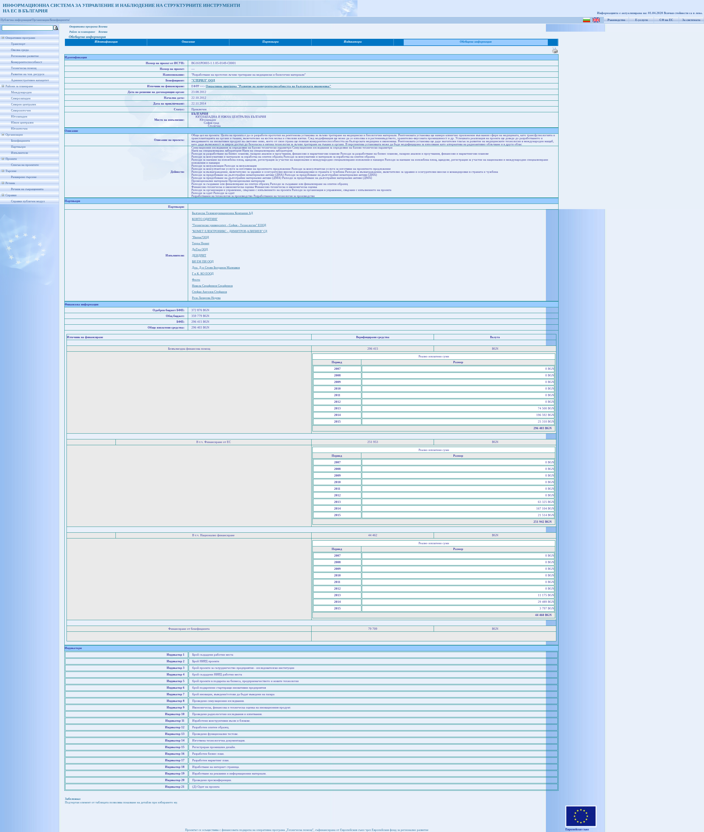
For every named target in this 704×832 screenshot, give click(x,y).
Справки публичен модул (28, 201)
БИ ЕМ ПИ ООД (203, 261)
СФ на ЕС (666, 19)
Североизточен (21, 110)
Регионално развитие (25, 56)
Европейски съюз (577, 829)
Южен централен (22, 122)
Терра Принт (200, 243)
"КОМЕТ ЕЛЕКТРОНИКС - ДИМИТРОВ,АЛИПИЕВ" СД (229, 231)
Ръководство (616, 19)
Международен (21, 92)
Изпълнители (19, 152)
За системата (691, 19)
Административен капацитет (30, 80)
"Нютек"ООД (200, 237)
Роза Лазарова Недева (206, 297)
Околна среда (20, 49)
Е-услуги (641, 19)
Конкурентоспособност (26, 62)
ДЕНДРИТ (199, 255)
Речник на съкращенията (27, 189)
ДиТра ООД (200, 249)
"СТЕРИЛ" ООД (203, 80)
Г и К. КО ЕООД (203, 273)
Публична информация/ (16, 19)
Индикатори (353, 41)
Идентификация (106, 41)
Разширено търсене (24, 177)
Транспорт (18, 43)
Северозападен (21, 98)
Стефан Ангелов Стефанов (209, 291)
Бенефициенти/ (60, 19)
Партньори (18, 146)
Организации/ (41, 19)
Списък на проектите (25, 164)
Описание (188, 41)
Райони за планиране (19, 86)
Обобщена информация (476, 41)
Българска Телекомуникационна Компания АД (222, 213)
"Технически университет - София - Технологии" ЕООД (229, 225)
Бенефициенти (20, 140)
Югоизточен (19, 128)
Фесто (196, 279)
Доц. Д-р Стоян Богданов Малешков (216, 267)
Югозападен (19, 116)
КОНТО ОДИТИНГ (205, 219)
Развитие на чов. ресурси (27, 74)
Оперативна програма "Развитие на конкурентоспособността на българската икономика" (268, 86)
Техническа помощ (23, 68)
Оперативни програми (20, 37)
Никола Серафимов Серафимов (212, 285)
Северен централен (23, 104)
